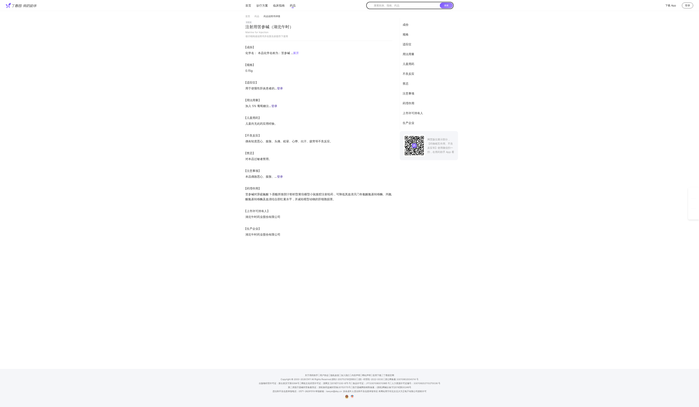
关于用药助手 (311, 375)
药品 (293, 5)
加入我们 (345, 375)
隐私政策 (334, 375)
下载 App (670, 5)
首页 (248, 5)
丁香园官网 (388, 375)
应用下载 (377, 375)
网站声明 (366, 375)
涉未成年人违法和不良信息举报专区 (360, 391)
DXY (308, 379)
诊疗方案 (262, 5)
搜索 (446, 5)
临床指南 (279, 5)
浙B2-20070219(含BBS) (344, 379)
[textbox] (406, 5)
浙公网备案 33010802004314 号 (401, 379)
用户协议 (324, 375)
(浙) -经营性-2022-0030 (370, 379)
